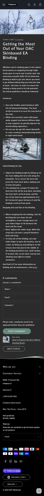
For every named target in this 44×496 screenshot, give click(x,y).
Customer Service (12, 373)
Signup (6, 423)
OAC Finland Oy (11, 380)
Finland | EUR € (18, 477)
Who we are (9, 366)
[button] (4, 4)
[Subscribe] (38, 436)
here (35, 267)
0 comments (19, 39)
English (11, 484)
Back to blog (13, 349)
